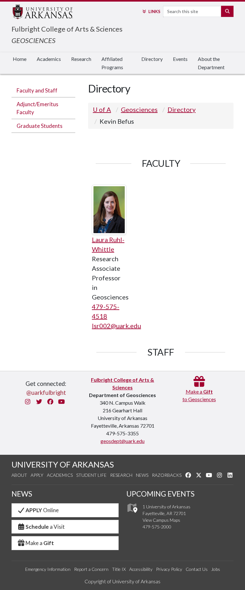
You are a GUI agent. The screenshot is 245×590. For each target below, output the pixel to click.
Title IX (119, 569)
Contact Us (197, 569)
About (19, 475)
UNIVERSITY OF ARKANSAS (62, 464)
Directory (152, 59)
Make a (40, 543)
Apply (37, 475)
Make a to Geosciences (199, 395)
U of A (102, 109)
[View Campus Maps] (131, 514)
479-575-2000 (157, 526)
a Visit (45, 526)
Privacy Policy (169, 569)
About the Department (211, 63)
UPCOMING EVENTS (160, 494)
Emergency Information (48, 569)
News (142, 475)
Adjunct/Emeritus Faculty (37, 108)
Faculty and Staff (37, 90)
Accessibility (140, 569)
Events (180, 59)
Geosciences (139, 109)
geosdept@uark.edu (122, 441)
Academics (49, 59)
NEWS (21, 494)
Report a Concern (91, 569)
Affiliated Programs (112, 63)
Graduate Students (40, 125)
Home (19, 59)
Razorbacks (167, 475)
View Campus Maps (161, 520)
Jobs (215, 569)
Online (42, 510)
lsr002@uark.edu (116, 325)
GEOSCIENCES (33, 40)
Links (154, 11)
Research (81, 59)
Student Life (91, 475)
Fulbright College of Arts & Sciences (66, 29)
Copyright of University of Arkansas (122, 581)
